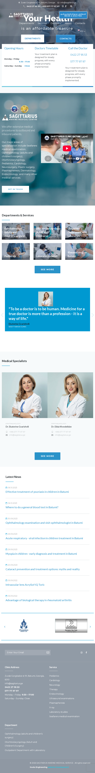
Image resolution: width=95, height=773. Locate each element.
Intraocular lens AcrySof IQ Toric (25, 584)
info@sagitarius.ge (68, 2)
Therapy (53, 689)
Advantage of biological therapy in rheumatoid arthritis (39, 600)
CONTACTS (65, 38)
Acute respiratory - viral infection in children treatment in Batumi (44, 538)
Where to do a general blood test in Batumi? (32, 507)
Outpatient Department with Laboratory (25, 750)
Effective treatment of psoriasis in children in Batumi (37, 491)
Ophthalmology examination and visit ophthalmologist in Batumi (44, 522)
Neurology (54, 685)
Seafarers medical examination (64, 716)
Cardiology (54, 680)
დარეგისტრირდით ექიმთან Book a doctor (73, 15)
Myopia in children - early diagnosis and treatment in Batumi (41, 553)
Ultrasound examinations (61, 698)
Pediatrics (54, 676)
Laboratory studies (58, 712)
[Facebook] (65, 6)
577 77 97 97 (77, 61)
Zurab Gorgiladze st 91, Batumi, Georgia (38, 2)
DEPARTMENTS (32, 38)
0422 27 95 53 (33, 6)
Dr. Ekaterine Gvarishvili (17, 426)
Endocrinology (56, 694)
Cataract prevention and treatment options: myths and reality (43, 569)
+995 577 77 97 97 (50, 6)
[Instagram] (63, 6)
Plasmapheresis (57, 703)
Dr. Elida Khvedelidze (61, 426)
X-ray (51, 707)
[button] (15, 189)
